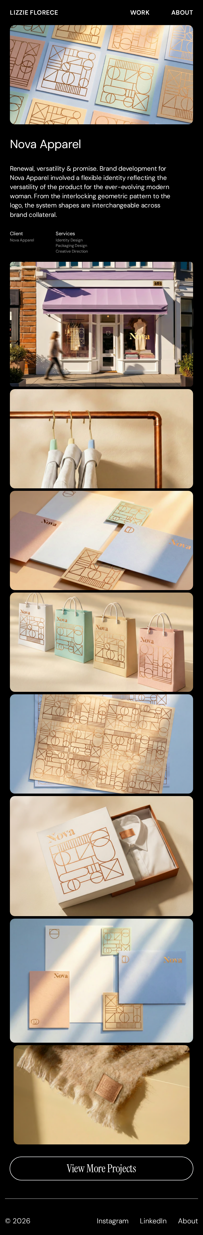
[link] (65, 12)
